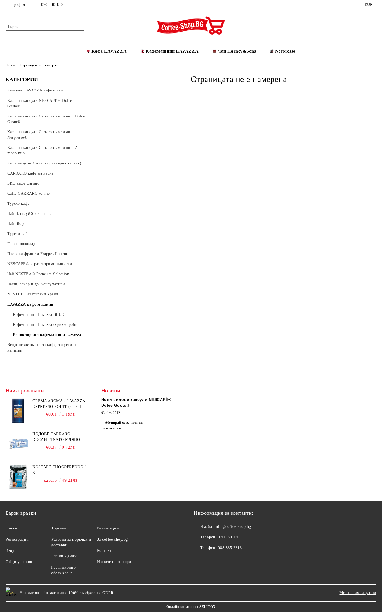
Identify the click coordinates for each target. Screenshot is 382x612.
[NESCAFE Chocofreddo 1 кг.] (18, 476)
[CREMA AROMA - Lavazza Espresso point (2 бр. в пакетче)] (18, 410)
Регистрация (17, 539)
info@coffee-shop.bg (232, 526)
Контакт (104, 551)
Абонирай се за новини (124, 423)
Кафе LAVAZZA (109, 51)
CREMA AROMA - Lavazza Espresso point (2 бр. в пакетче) (58, 404)
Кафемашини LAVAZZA (172, 51)
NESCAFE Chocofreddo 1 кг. (59, 470)
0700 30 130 (52, 5)
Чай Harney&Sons (237, 51)
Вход (10, 551)
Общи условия (19, 562)
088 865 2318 (230, 548)
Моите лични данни (357, 593)
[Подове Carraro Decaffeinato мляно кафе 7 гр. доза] (18, 443)
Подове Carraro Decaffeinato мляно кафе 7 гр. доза (56, 437)
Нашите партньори (114, 562)
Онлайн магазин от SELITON (191, 607)
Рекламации (108, 528)
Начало (10, 65)
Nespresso (285, 51)
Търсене (58, 528)
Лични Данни (64, 556)
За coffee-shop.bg (112, 539)
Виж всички (111, 428)
